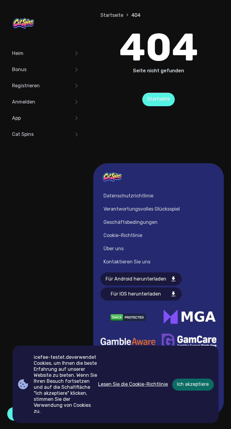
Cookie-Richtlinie (122, 235)
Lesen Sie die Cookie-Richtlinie (133, 384)
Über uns (113, 248)
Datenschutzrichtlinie (128, 196)
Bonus (19, 69)
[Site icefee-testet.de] (23, 24)
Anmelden (23, 102)
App (16, 118)
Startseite (111, 15)
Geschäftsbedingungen (130, 222)
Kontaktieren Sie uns (126, 262)
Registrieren (26, 85)
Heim (17, 53)
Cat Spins (23, 134)
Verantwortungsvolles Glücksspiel (141, 209)
